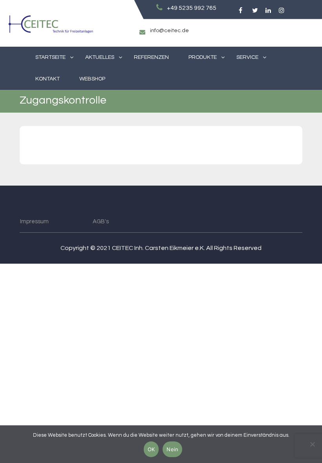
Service (247, 57)
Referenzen (151, 57)
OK (151, 449)
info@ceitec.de (169, 30)
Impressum (34, 221)
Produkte (202, 57)
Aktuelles (99, 57)
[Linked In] (267, 10)
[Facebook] (240, 10)
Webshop (92, 79)
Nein (172, 449)
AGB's (101, 221)
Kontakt (47, 79)
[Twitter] (253, 10)
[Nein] (312, 444)
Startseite (50, 57)
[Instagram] (280, 10)
